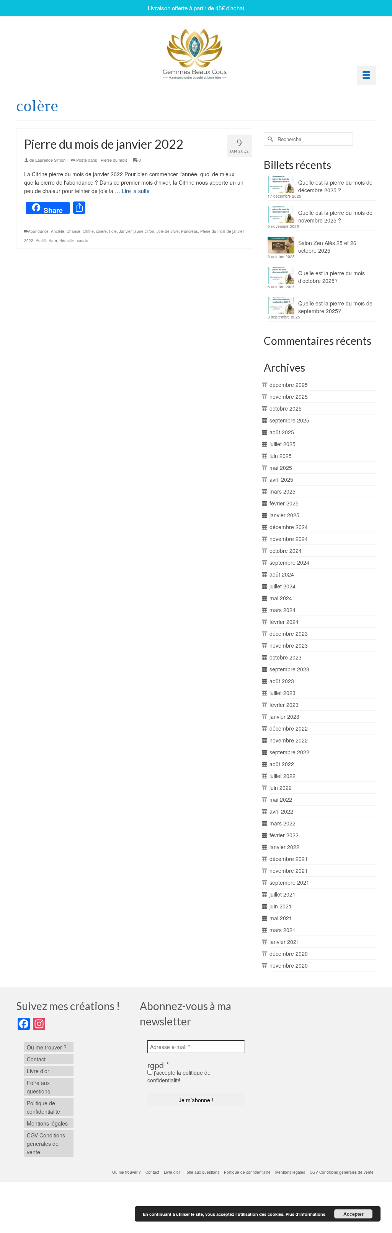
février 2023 (284, 704)
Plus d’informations (305, 1214)
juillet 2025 (283, 444)
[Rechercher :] (308, 139)
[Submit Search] (269, 139)
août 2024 (282, 574)
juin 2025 (281, 456)
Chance (73, 231)
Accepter (353, 1213)
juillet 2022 (283, 776)
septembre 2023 (289, 669)
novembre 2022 (289, 740)
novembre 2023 (289, 645)
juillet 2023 (283, 693)
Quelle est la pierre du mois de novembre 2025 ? (335, 216)
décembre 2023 (289, 633)
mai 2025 (281, 467)
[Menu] (366, 75)
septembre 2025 (289, 420)
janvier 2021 (284, 941)
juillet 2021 (283, 894)
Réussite (67, 240)
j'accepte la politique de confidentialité (179, 1076)
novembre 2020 (289, 965)
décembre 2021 (289, 859)
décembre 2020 (289, 953)
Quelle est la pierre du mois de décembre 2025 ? (335, 186)
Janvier (125, 231)
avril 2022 (281, 811)
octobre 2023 (286, 657)
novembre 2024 (289, 539)
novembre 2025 (289, 396)
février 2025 (284, 503)
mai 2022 (281, 799)
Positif (41, 240)
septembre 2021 (289, 882)
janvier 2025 (284, 515)
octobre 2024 (286, 550)
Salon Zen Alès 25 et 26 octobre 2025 (327, 246)
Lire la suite (136, 191)
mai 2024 (281, 598)
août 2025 (282, 432)
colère (101, 231)
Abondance (38, 231)
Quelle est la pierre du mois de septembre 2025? (335, 307)
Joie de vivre (168, 231)
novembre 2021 (289, 870)
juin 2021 (281, 906)
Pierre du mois (114, 160)
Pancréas (189, 231)
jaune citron (144, 231)
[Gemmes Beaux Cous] (196, 52)
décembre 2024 (289, 527)
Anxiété (57, 231)
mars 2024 (283, 610)
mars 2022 (283, 823)
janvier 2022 (284, 847)
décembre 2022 (289, 728)
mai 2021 (281, 918)
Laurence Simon (50, 160)
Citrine (88, 231)
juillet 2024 (283, 586)
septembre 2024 (289, 562)
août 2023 (282, 681)
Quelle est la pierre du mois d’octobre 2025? (331, 276)
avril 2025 (281, 479)
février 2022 (284, 835)
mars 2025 (283, 491)
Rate (53, 240)
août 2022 (282, 764)
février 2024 (284, 621)
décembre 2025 (289, 384)
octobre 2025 (286, 408)
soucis (82, 240)
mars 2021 (283, 930)
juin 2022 (281, 787)
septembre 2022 (289, 752)
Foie (113, 231)
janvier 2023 (284, 716)
